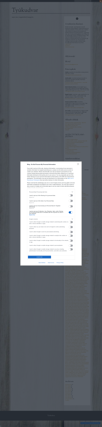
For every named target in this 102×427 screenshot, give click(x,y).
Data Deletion (42, 262)
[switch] (71, 195)
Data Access (51, 262)
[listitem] (51, 192)
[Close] (78, 164)
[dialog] (51, 213)
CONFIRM (39, 257)
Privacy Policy (60, 262)
